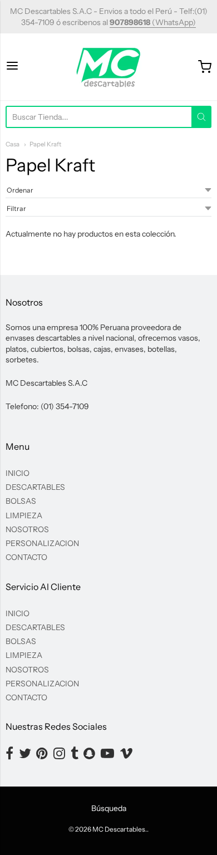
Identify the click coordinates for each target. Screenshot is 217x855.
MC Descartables (118, 829)
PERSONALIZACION (42, 543)
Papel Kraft (45, 144)
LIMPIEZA (24, 515)
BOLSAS (21, 501)
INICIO (17, 473)
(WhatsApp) (153, 22)
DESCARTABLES (35, 487)
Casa (12, 144)
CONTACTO (26, 557)
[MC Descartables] (109, 67)
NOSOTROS (27, 529)
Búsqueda (108, 808)
